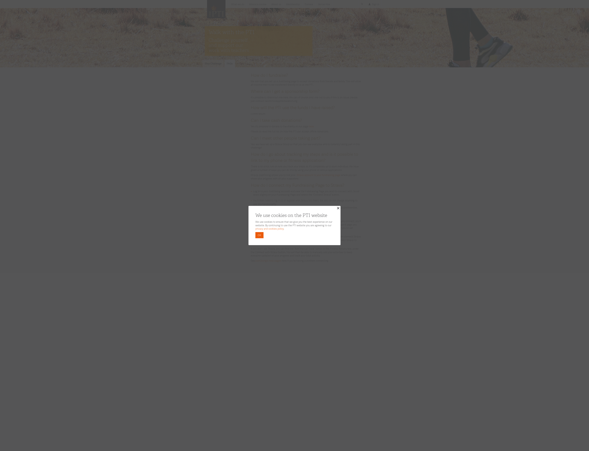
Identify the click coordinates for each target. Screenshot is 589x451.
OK (259, 235)
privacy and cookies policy (269, 228)
